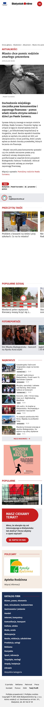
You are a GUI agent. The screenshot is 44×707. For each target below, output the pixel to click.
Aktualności (27, 45)
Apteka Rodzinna (15, 579)
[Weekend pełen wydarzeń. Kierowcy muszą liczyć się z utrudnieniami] (20, 297)
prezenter (32, 187)
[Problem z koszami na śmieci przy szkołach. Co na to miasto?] (20, 221)
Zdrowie (8, 668)
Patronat (28, 684)
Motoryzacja (9, 634)
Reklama (8, 647)
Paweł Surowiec (17, 187)
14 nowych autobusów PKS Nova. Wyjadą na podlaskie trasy (27, 419)
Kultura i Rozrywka (22, 371)
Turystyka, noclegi (12, 659)
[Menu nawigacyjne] (39, 3)
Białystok (5, 187)
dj (25, 187)
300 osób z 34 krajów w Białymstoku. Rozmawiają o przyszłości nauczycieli (27, 408)
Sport (18, 403)
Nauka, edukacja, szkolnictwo (17, 638)
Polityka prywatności (14, 694)
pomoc (4, 189)
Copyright (6, 697)
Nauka (19, 413)
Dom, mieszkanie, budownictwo (18, 605)
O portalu (9, 684)
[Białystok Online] (22, 3)
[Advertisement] (22, 260)
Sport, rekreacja (11, 655)
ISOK (25, 688)
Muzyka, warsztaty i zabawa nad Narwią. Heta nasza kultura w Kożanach (27, 387)
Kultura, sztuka (11, 626)
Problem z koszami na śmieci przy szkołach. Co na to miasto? (19, 235)
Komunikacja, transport (14, 622)
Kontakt (9, 688)
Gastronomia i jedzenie (14, 609)
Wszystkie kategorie (13, 672)
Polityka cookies (31, 694)
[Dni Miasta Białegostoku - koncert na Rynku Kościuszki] (19, 335)
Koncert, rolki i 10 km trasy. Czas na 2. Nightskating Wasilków (27, 398)
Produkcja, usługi (12, 643)
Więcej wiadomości (20, 439)
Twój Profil (33, 688)
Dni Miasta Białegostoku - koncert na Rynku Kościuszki (19, 348)
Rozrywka (8, 651)
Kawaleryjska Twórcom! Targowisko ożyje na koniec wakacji (27, 367)
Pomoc (18, 688)
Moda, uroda (10, 630)
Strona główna (7, 45)
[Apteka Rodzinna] (22, 566)
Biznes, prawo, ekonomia (15, 601)
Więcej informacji (12, 584)
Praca (36, 684)
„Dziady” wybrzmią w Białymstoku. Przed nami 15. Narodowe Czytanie (28, 377)
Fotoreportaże (11, 321)
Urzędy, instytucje (12, 664)
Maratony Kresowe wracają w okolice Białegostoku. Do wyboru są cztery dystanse (28, 429)
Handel (7, 613)
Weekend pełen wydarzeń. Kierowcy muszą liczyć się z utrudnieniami (15, 311)
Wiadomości (17, 45)
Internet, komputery (13, 617)
